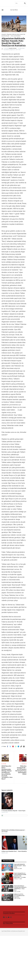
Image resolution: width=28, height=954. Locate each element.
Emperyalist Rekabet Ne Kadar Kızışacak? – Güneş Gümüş (20, 866)
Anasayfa (4, 34)
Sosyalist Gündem (13, 48)
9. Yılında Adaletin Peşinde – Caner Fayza (13, 810)
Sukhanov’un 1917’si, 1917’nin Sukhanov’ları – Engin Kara (19, 896)
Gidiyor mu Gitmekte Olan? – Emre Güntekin (14, 851)
